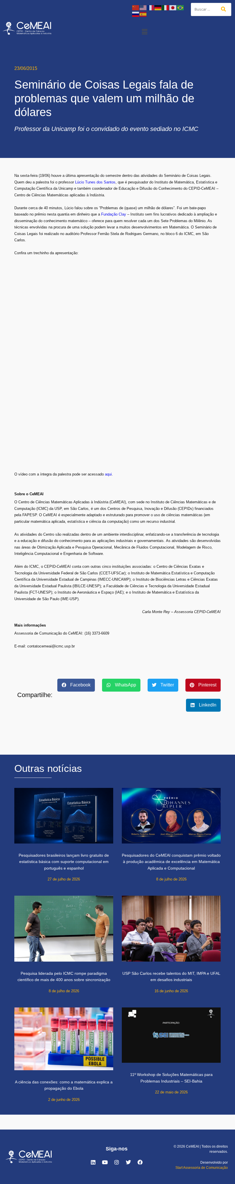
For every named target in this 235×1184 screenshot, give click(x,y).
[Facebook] (140, 1162)
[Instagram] (116, 1162)
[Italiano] (165, 7)
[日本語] (173, 7)
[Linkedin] (93, 1162)
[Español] (143, 13)
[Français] (150, 7)
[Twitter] (128, 1162)
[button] (144, 31)
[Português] (180, 7)
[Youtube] (105, 1162)
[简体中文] (136, 7)
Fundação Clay (113, 214)
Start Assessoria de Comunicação (201, 1168)
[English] (143, 7)
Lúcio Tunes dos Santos (95, 182)
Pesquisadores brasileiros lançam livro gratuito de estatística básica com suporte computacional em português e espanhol (64, 861)
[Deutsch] (158, 7)
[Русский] (136, 13)
